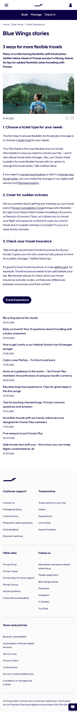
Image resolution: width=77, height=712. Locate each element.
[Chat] (72, 707)
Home (6, 24)
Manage (36, 14)
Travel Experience (35, 24)
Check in (50, 14)
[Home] (38, 5)
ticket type (24, 140)
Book (24, 14)
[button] (6, 5)
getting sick (61, 267)
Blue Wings (18, 24)
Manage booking (28, 183)
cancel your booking (32, 174)
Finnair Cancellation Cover (27, 208)
